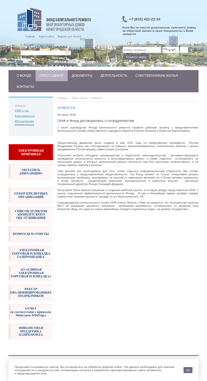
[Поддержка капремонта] (31, 341)
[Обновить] (171, 50)
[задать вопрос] (31, 162)
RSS (82, 39)
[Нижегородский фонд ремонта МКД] (54, 31)
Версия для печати (69, 36)
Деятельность (113, 75)
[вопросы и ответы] (31, 244)
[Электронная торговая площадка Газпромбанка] (31, 263)
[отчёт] (31, 321)
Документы (82, 75)
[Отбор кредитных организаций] (31, 205)
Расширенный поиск (39, 44)
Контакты (25, 86)
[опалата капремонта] (31, 181)
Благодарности (25, 116)
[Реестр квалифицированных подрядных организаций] (31, 302)
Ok (188, 370)
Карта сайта (46, 36)
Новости (20, 105)
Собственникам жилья (156, 75)
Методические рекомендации (24, 123)
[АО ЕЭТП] (31, 282)
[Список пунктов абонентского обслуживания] (31, 224)
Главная (30, 36)
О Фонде (24, 75)
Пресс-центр (52, 75)
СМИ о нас (22, 110)
